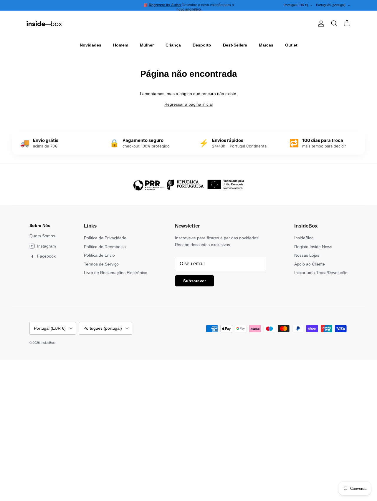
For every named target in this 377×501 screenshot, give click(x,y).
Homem (120, 45)
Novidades (90, 45)
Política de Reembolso (105, 246)
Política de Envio (99, 255)
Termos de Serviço (101, 264)
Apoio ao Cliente (309, 264)
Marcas (266, 45)
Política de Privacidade (105, 237)
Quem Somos (42, 235)
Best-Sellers (235, 45)
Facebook (46, 256)
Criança (173, 45)
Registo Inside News (313, 246)
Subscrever (194, 280)
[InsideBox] (44, 23)
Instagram (46, 246)
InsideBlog (304, 237)
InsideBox (48, 342)
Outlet (291, 45)
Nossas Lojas (306, 255)
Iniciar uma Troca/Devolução (321, 272)
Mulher (147, 45)
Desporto (202, 45)
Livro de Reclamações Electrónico (115, 272)
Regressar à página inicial (188, 104)
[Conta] (320, 23)
